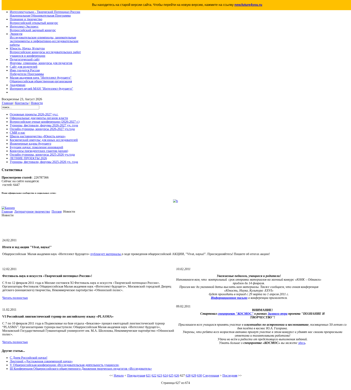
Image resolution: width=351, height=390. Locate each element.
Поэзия (57, 211)
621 (148, 375)
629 (193, 375)
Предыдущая (136, 375)
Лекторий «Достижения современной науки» (41, 361)
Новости (37, 103)
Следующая (211, 375)
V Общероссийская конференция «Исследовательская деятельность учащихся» (64, 365)
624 (165, 375)
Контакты (22, 103)
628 (188, 375)
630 (199, 375)
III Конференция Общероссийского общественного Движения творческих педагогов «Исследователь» (81, 368)
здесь (301, 343)
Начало (119, 375)
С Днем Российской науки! (28, 357)
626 (176, 375)
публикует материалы (106, 254)
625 (171, 375)
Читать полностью (15, 298)
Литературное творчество (32, 211)
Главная (7, 103)
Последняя (229, 375)
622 (154, 375)
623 (159, 375)
